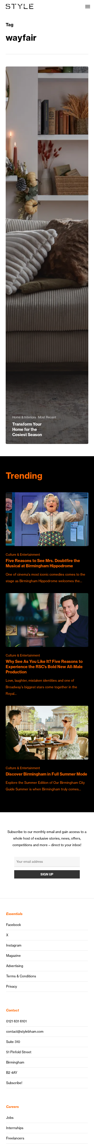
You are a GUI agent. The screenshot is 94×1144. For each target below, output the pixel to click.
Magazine (13, 956)
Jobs (10, 1118)
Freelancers (15, 1138)
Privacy (11, 986)
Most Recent (47, 417)
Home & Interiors (24, 417)
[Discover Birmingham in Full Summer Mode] (47, 749)
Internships (14, 1128)
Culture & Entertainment (23, 555)
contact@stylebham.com (25, 1031)
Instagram (13, 945)
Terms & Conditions (21, 976)
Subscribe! (14, 1083)
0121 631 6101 (16, 1021)
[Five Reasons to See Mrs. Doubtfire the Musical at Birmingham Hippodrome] (47, 538)
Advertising (14, 966)
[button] (87, 6)
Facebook (13, 925)
